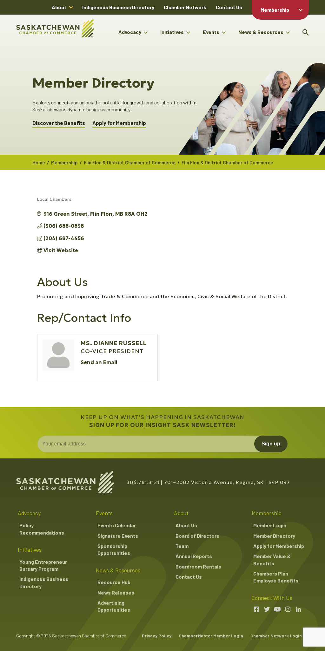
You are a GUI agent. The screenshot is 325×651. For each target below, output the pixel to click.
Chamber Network (185, 7)
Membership (275, 10)
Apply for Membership (119, 123)
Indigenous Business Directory (118, 7)
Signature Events (117, 536)
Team (182, 546)
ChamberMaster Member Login (211, 635)
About (59, 7)
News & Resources (260, 32)
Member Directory (274, 536)
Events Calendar (116, 525)
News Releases (115, 592)
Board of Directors (197, 536)
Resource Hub (113, 582)
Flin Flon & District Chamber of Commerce (130, 162)
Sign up (271, 443)
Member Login (269, 525)
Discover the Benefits (58, 123)
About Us (186, 525)
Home (38, 162)
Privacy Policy (156, 635)
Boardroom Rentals (198, 566)
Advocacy (129, 32)
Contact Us (229, 7)
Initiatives (172, 32)
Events (211, 32)
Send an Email (99, 362)
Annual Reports (194, 556)
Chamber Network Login (276, 635)
